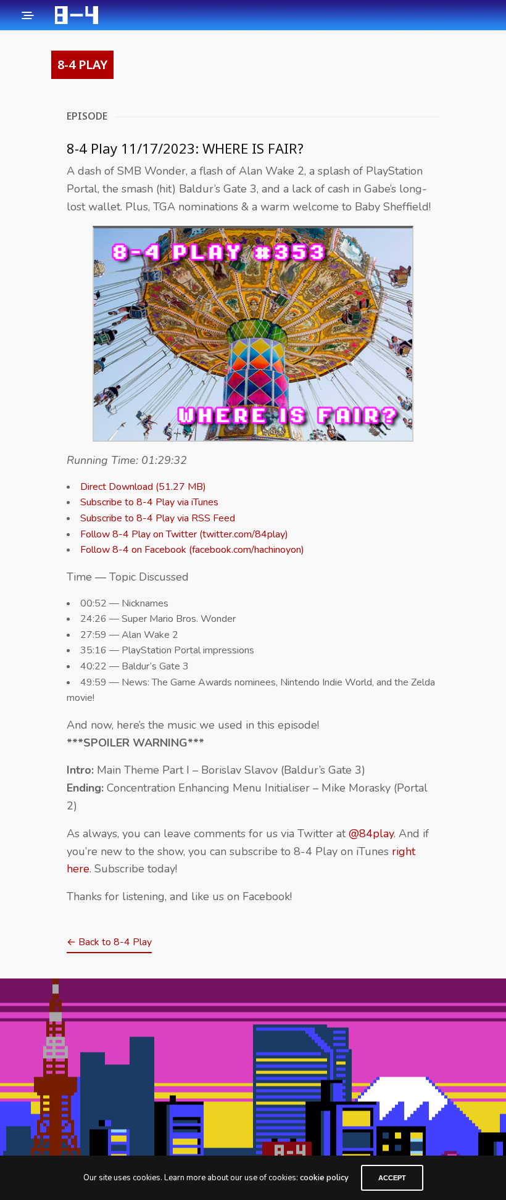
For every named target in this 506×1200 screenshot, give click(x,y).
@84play (371, 833)
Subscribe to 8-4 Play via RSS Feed (157, 518)
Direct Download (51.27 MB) (143, 487)
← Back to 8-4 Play (109, 942)
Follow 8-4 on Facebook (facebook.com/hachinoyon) (192, 550)
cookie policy (324, 1177)
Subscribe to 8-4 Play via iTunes (149, 502)
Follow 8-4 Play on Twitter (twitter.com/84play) (184, 534)
